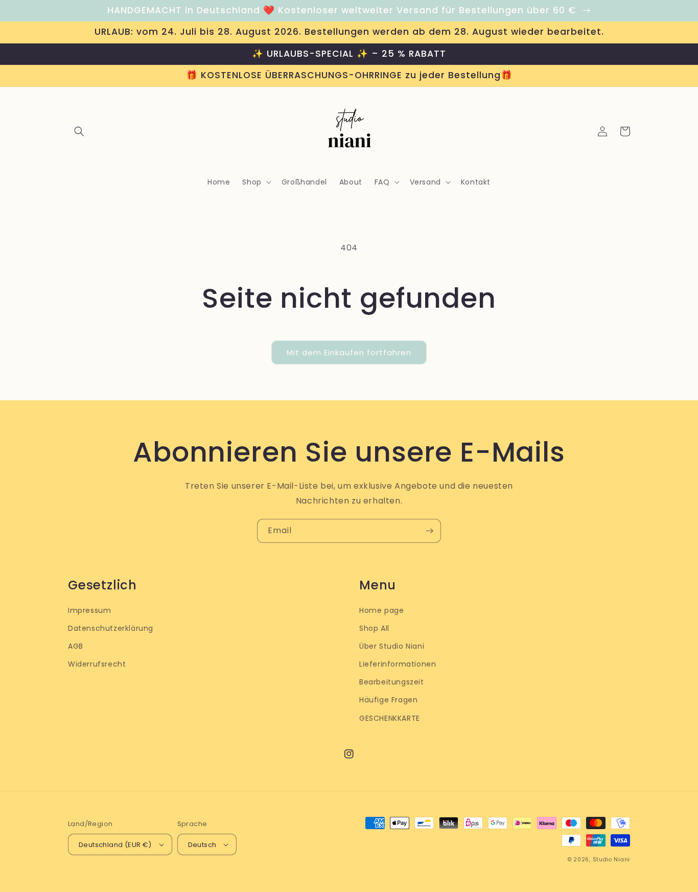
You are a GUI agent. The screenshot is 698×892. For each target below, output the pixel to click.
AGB (75, 646)
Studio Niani (611, 859)
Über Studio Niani (391, 646)
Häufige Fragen (388, 700)
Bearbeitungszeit (391, 682)
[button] (79, 131)
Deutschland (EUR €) (115, 845)
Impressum (89, 610)
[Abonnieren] (429, 531)
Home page (381, 610)
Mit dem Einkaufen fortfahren (349, 352)
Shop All (374, 628)
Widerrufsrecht (97, 664)
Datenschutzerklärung (110, 628)
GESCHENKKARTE (389, 718)
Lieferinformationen (397, 664)
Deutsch (202, 845)
